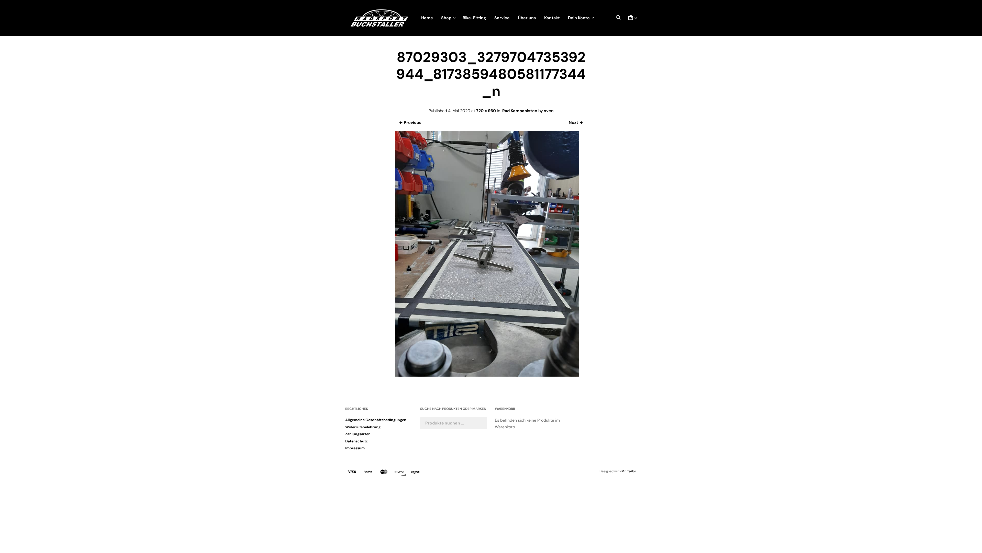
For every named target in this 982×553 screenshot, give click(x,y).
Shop (446, 17)
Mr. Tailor (628, 471)
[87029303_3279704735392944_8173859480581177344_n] (487, 375)
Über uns (527, 17)
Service (502, 17)
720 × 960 (486, 110)
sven (549, 110)
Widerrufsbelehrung (363, 427)
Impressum (355, 448)
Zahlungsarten (358, 434)
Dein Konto (579, 17)
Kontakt (552, 17)
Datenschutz (356, 441)
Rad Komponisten (519, 110)
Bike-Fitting (474, 17)
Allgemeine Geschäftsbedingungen (375, 420)
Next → (576, 122)
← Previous (410, 122)
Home (427, 17)
